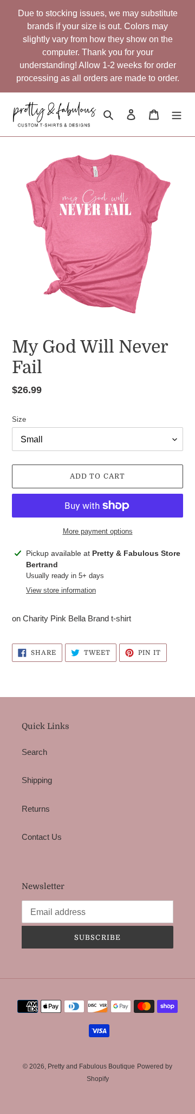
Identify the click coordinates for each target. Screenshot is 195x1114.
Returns (36, 808)
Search (34, 752)
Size (19, 419)
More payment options (98, 531)
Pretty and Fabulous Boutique (91, 1066)
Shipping (37, 780)
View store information (61, 590)
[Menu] (176, 114)
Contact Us (42, 836)
